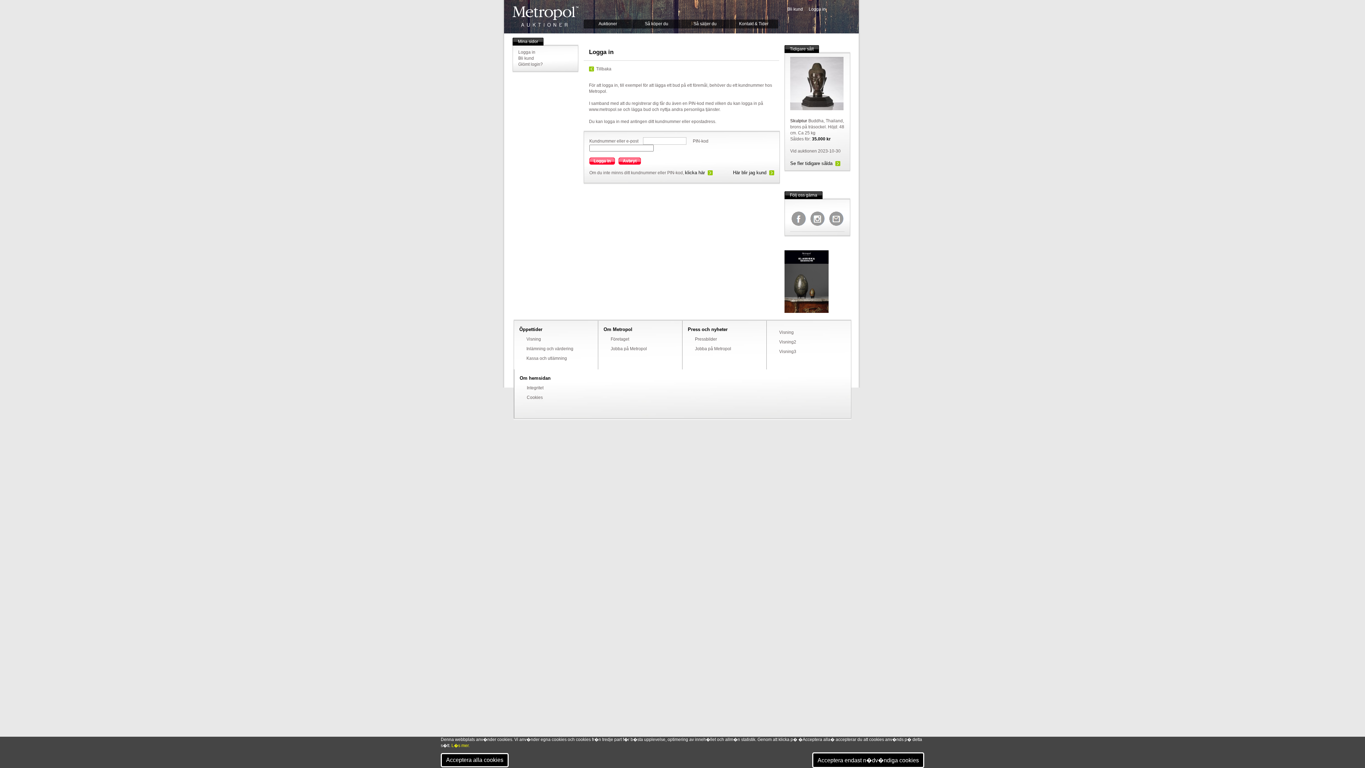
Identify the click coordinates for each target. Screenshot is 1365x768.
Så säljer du (705, 23)
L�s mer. (460, 745)
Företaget (620, 339)
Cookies (535, 397)
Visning (533, 339)
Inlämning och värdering (549, 348)
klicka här (695, 172)
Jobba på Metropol (629, 348)
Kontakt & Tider (754, 23)
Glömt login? (530, 64)
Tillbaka (603, 68)
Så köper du (656, 23)
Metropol (545, 16)
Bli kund (795, 9)
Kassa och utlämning (546, 358)
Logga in (817, 9)
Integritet (535, 387)
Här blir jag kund (749, 172)
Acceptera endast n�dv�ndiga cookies (868, 760)
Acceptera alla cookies (474, 760)
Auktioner (608, 23)
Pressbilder (706, 339)
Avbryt (630, 161)
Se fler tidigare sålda (811, 163)
